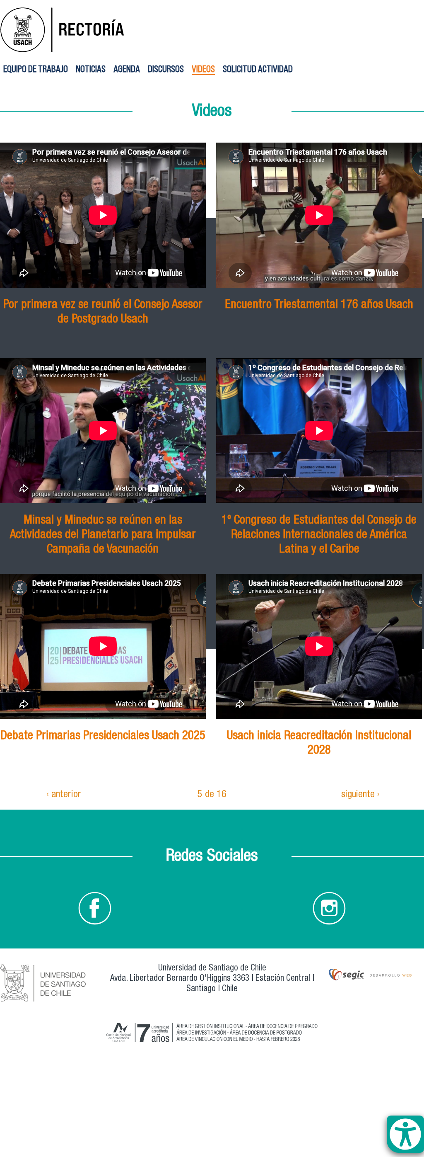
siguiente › (360, 795)
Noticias (91, 68)
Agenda (126, 68)
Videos (203, 68)
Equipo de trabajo (35, 68)
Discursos (166, 68)
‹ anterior (63, 795)
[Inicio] (212, 28)
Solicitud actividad (258, 68)
